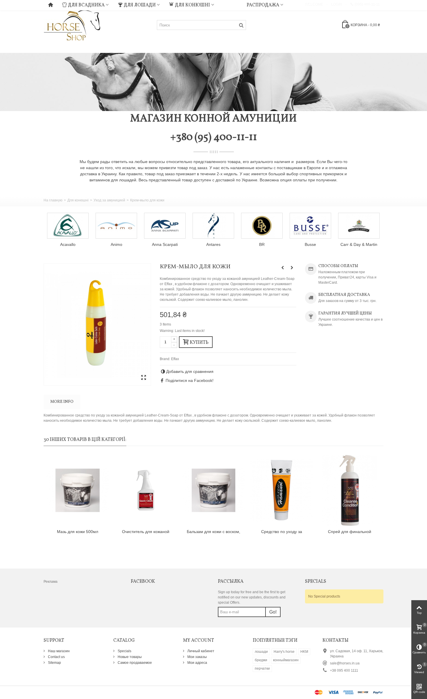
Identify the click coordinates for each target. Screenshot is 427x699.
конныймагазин (286, 660)
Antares (213, 244)
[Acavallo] (68, 226)
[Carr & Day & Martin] (359, 226)
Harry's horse (284, 652)
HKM (304, 652)
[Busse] (310, 226)
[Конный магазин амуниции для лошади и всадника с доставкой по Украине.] (72, 25)
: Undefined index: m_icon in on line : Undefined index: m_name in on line (230, 4)
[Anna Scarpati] (165, 226)
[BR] (262, 226)
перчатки (262, 668)
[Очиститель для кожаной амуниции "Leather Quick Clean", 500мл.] (145, 490)
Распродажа (263, 5)
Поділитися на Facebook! (190, 380)
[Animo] (116, 226)
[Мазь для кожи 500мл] (77, 490)
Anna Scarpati (165, 244)
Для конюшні (192, 5)
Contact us (56, 657)
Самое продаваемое (134, 663)
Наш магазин (58, 651)
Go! (273, 611)
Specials (124, 651)
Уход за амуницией (109, 200)
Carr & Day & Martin (358, 244)
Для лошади (140, 5)
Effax (175, 359)
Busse (310, 244)
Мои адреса (196, 663)
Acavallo (68, 244)
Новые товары (129, 657)
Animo (116, 244)
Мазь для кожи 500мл (77, 531)
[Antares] (213, 226)
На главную (53, 200)
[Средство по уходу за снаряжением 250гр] (281, 490)
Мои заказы (196, 657)
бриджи (261, 660)
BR (262, 244)
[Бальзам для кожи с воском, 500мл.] (213, 490)
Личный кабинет (200, 651)
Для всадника (86, 5)
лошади (261, 652)
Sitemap (54, 663)
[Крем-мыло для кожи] (97, 324)
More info (61, 402)
